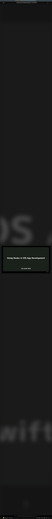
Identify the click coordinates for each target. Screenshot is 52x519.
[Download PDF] (48, 517)
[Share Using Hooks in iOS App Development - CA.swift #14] (44, 517)
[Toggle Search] (48, 2)
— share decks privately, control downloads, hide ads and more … (26, 0)
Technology (39, 517)
